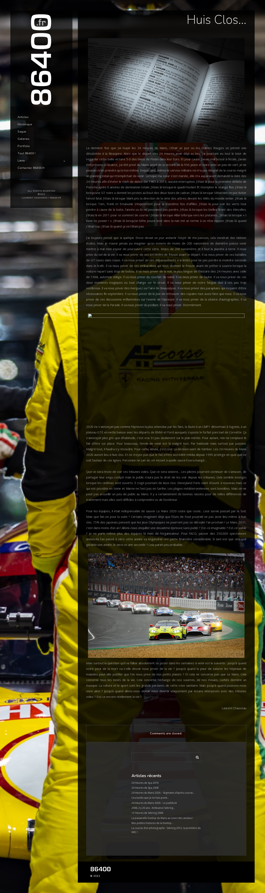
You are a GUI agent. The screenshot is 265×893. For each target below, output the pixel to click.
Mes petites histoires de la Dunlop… (152, 823)
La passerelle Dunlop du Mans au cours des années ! (162, 818)
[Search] (196, 756)
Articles (23, 117)
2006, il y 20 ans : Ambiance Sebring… (153, 808)
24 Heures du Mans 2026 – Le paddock (154, 803)
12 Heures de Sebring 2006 (147, 813)
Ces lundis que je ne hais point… (150, 797)
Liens (21, 161)
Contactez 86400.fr (31, 168)
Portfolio (24, 146)
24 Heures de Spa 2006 (145, 788)
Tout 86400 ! (26, 153)
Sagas (22, 132)
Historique (25, 124)
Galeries (23, 139)
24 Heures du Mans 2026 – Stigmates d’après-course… (163, 792)
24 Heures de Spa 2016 (145, 783)
